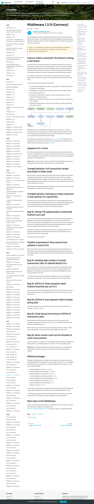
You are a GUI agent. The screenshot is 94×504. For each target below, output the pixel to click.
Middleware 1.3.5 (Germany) (12, 460)
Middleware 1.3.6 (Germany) (12, 453)
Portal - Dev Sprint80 (11, 463)
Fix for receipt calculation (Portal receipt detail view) (15, 276)
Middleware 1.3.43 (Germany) (13, 237)
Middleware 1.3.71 (10, 124)
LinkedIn (8, 499)
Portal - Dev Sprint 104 (11, 357)
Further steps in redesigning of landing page (15, 212)
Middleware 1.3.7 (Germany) (12, 450)
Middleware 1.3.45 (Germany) (13, 232)
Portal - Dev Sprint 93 (11, 405)
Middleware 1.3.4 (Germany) (12, 465)
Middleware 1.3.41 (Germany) (13, 262)
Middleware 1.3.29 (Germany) (13, 315)
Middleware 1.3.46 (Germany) (13, 225)
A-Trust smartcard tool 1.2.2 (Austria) (14, 239)
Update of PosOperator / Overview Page (15, 255)
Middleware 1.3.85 (10, 37)
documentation (57, 139)
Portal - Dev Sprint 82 (11, 455)
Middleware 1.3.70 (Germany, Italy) (14, 127)
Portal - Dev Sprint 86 (11, 432)
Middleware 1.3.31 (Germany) (13, 310)
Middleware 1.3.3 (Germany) (12, 476)
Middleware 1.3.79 (10, 94)
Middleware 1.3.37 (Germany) (13, 294)
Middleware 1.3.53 (10, 173)
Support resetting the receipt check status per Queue (14, 272)
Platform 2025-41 (10, 99)
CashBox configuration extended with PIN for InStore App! (14, 192)
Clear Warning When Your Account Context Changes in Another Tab (14, 31)
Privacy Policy (37, 499)
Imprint (36, 496)
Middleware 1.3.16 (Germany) (13, 393)
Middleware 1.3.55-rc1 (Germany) (14, 166)
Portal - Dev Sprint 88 (11, 427)
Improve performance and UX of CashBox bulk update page (13, 258)
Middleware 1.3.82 (10, 70)
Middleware (34, 414)
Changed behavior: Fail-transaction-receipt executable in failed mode (82, 34)
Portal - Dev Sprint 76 (11, 478)
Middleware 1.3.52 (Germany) (13, 175)
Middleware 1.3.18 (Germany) (13, 385)
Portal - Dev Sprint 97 (11, 382)
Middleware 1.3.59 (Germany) (13, 156)
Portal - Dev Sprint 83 (11, 447)
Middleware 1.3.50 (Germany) (13, 184)
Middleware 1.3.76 (10, 111)
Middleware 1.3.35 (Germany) (13, 299)
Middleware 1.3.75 (10, 119)
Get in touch (64, 2)
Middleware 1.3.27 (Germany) (13, 324)
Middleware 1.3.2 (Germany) (12, 481)
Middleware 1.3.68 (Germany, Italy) (14, 132)
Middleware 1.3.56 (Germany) (13, 161)
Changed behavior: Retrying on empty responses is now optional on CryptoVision (81, 41)
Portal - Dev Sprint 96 (11, 388)
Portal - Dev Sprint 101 (11, 370)
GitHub (8, 496)
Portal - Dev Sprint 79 (11, 468)
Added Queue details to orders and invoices (14, 281)
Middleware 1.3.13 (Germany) (13, 410)
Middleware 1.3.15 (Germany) (13, 398)
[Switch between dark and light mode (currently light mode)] (78, 3)
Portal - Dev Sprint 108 (11, 344)
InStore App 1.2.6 (10, 105)
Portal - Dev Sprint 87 (11, 430)
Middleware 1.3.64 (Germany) (13, 146)
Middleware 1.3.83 (10, 52)
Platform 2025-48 (10, 89)
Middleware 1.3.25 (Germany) (13, 329)
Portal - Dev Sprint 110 (11, 336)
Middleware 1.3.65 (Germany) (13, 143)
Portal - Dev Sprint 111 (11, 331)
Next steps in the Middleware (80, 90)
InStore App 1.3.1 (10, 55)
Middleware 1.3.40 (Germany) (13, 284)
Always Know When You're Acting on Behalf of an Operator (14, 49)
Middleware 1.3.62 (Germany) (13, 148)
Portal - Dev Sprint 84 (11, 440)
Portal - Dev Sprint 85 (11, 437)
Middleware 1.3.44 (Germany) (13, 234)
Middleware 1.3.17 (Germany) (13, 390)
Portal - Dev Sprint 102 (11, 364)
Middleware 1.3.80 (10, 92)
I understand (63, 501)
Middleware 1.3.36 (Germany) (13, 297)
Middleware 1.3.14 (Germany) (13, 403)
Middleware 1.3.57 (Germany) (13, 159)
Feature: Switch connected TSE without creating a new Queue (82, 26)
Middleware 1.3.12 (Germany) (13, 422)
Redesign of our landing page (13, 218)
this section (52, 143)
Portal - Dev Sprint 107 (11, 347)
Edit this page (32, 417)
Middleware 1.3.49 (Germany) (13, 204)
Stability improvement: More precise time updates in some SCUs (82, 55)
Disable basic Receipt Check (12, 269)
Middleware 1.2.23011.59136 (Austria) (15, 249)
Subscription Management (12, 87)
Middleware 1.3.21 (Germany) (13, 362)
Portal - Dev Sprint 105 (11, 354)
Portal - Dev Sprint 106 (11, 352)
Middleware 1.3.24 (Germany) (13, 334)
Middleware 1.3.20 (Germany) (13, 367)
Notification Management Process (14, 84)
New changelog (9, 287)
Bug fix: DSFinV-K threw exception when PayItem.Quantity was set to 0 (82, 68)
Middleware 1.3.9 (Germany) (12, 442)
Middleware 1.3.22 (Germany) (13, 349)
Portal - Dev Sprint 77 (11, 473)
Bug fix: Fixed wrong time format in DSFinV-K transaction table (82, 79)
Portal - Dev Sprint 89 (11, 419)
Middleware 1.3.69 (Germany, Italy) (14, 129)
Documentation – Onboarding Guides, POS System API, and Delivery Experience (15, 40)
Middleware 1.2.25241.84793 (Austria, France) (15, 108)
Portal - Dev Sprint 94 (11, 400)
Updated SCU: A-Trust (81, 29)
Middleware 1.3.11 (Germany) (13, 424)
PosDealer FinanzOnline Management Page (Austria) (14, 228)
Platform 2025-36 (10, 114)
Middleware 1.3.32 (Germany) (13, 307)
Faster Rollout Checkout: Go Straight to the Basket (15, 44)
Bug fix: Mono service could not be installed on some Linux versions (82, 84)
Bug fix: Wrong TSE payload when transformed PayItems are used (82, 49)
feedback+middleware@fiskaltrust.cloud (37, 408)
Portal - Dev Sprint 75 (11, 483)
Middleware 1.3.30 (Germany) (13, 312)
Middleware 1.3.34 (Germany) (13, 302)
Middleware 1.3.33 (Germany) (13, 305)
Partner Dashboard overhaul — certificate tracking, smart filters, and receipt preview (14, 66)
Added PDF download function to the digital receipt (14, 188)
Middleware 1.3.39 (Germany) (13, 289)
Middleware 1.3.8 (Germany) (12, 445)
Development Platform (39, 2)
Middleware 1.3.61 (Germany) (13, 151)
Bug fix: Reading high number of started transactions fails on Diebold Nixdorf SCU (81, 61)
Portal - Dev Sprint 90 (11, 417)
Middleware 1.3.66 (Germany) (13, 141)
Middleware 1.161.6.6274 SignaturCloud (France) (15, 181)
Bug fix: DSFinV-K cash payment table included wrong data (82, 74)
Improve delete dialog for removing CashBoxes (14, 265)
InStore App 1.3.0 (10, 62)
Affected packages (81, 87)
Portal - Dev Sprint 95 (11, 395)
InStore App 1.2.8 (10, 75)
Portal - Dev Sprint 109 (11, 339)
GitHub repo (41, 15)
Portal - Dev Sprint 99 (11, 377)
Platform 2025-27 (10, 122)
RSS (30, 15)
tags (68, 15)
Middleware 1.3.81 (10, 73)
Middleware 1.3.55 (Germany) (13, 164)
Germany (40, 414)
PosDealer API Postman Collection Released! (14, 201)
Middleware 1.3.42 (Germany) (13, 246)
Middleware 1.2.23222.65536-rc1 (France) (14, 196)
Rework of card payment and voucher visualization (14, 208)
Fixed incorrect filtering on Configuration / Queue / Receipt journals (15, 243)
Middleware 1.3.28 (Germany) (13, 317)
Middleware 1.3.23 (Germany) (13, 342)
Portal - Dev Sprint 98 (11, 380)
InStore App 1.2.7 (10, 82)
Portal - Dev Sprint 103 (11, 359)
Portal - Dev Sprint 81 (11, 458)
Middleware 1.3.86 (10, 34)
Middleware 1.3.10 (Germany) (13, 435)
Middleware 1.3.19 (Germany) (13, 375)
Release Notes (72, 2)
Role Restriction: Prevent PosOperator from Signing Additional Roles (15, 58)
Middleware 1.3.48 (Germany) (13, 215)
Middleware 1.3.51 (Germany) (13, 178)
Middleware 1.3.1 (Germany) (12, 486)
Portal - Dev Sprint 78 (11, 470)
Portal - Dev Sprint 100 (11, 372)
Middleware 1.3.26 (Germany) (13, 326)
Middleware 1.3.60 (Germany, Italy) (14, 153)
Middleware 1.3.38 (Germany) (13, 292)
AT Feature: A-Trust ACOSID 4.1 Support (15, 117)
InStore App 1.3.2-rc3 (11, 27)
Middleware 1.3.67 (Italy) (12, 134)
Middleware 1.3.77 (10, 102)
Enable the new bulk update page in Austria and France (14, 221)
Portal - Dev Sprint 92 (11, 408)
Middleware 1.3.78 (10, 97)
